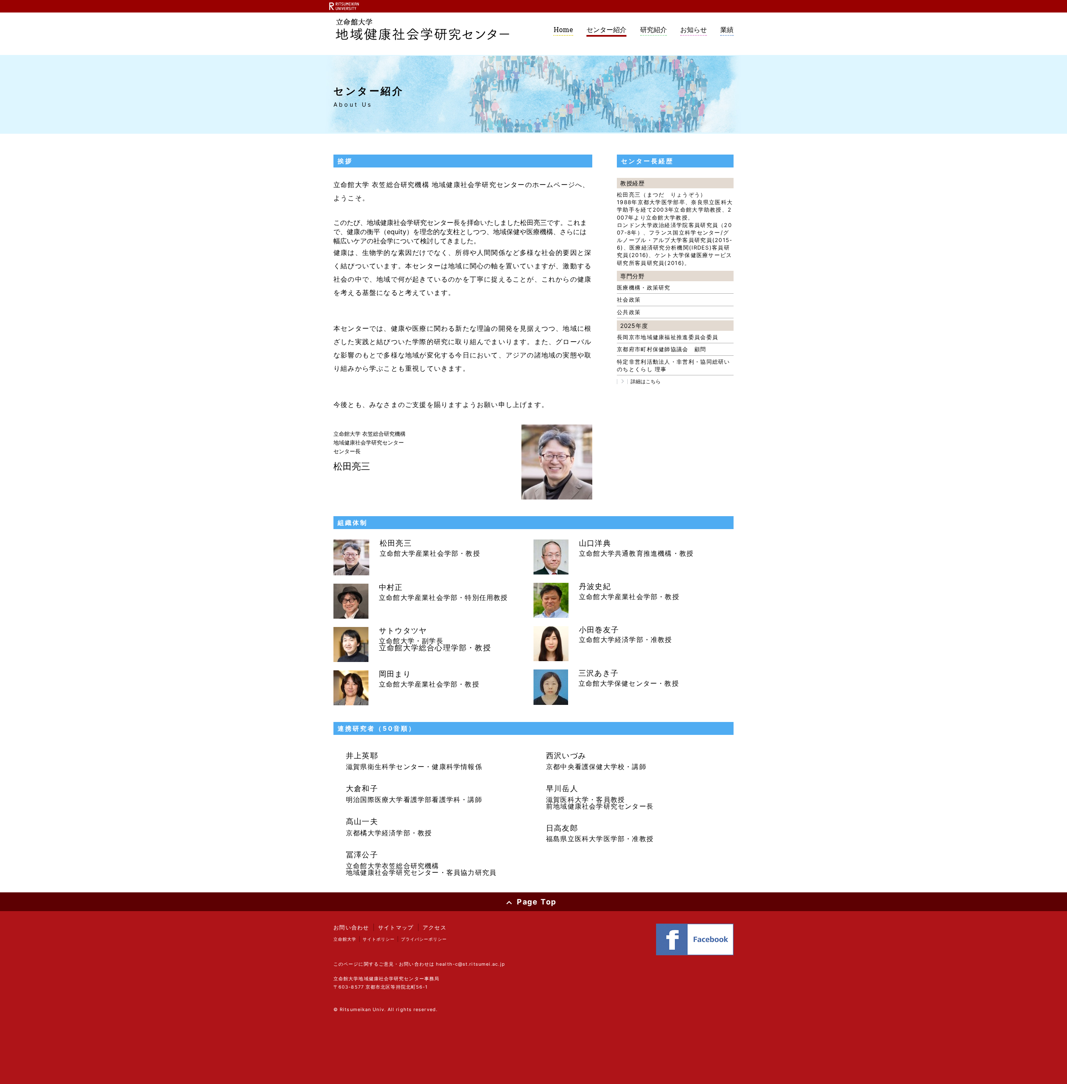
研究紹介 (653, 29)
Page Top (536, 901)
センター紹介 (606, 29)
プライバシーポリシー (424, 939)
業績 (727, 29)
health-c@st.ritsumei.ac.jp (470, 964)
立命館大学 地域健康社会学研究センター (423, 29)
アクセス (434, 927)
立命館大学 (344, 939)
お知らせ (693, 29)
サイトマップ (396, 927)
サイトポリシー (379, 939)
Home (563, 29)
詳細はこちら (646, 381)
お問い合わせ (351, 927)
